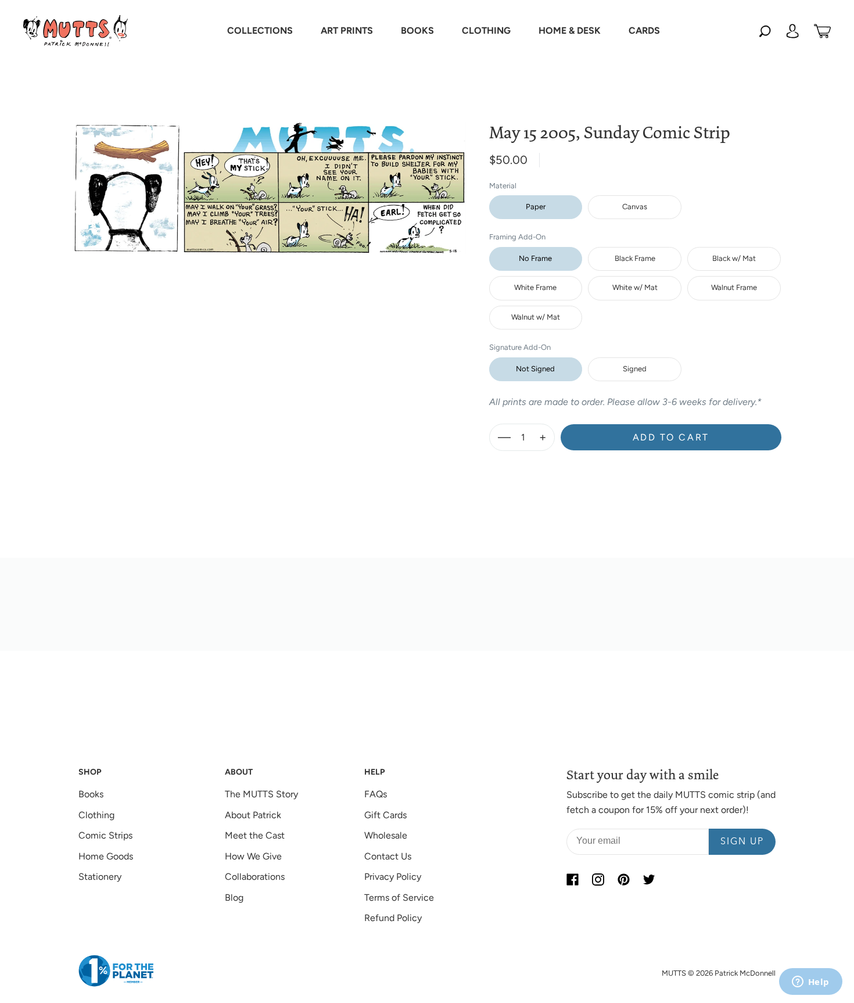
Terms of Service (399, 897)
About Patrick (253, 815)
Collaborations (255, 876)
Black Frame (635, 258)
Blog (234, 897)
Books (90, 794)
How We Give (253, 856)
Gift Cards (385, 815)
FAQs (375, 794)
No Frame (535, 258)
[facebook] (572, 879)
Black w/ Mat (734, 258)
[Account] (792, 30)
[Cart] (822, 30)
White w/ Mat (635, 287)
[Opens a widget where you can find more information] (810, 982)
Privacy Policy (392, 876)
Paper (536, 206)
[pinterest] (623, 879)
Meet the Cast (255, 835)
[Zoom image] (269, 178)
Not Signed (535, 368)
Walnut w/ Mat (535, 317)
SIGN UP (742, 842)
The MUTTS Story (261, 794)
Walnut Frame (734, 287)
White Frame (535, 287)
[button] (260, 31)
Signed (635, 368)
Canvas (634, 206)
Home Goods (105, 856)
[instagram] (598, 879)
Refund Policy (393, 917)
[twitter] (649, 879)
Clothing (96, 815)
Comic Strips (105, 835)
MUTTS (674, 973)
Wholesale (385, 835)
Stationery (99, 876)
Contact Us (387, 856)
